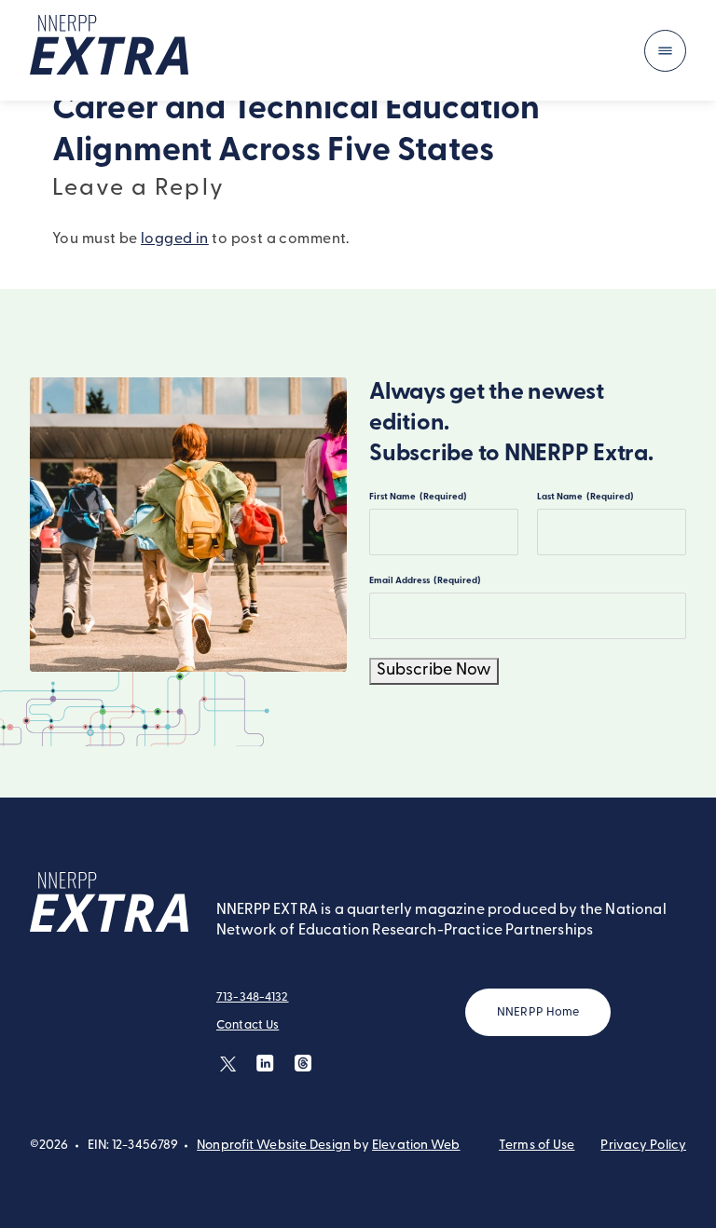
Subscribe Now (434, 670)
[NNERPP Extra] (109, 50)
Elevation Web (416, 1146)
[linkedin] (265, 1063)
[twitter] (228, 1063)
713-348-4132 (252, 997)
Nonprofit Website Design (274, 1146)
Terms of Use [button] (536, 1146)
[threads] (302, 1063)
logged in (175, 239)
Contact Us (247, 1025)
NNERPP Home (538, 1012)
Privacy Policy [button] (643, 1146)
